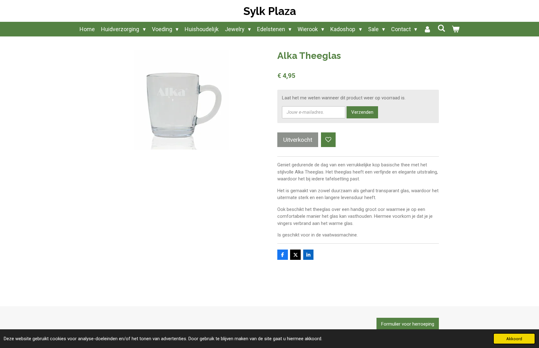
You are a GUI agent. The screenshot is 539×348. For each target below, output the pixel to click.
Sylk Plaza (269, 11)
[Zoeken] (441, 28)
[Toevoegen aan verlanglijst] (328, 139)
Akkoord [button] (514, 338)
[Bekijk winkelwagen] (455, 29)
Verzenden (362, 112)
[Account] (427, 29)
